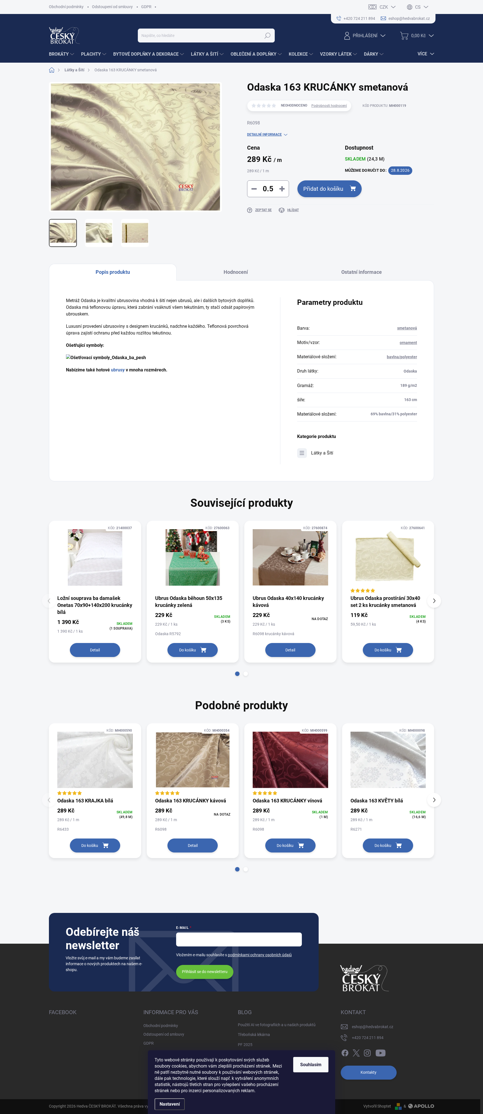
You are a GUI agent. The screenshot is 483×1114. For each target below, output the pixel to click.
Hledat (267, 35)
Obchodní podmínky (66, 6)
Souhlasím (310, 1064)
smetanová (407, 328)
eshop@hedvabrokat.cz (372, 1026)
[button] (237, 673)
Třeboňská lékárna (254, 1034)
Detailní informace (264, 134)
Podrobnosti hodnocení (329, 106)
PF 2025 (245, 1044)
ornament (408, 342)
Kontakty (369, 1072)
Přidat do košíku (323, 188)
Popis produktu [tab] (113, 272)
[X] (356, 1052)
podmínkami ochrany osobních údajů (260, 955)
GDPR (146, 6)
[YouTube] (380, 1052)
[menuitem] (62, 54)
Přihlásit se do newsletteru (205, 971)
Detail (95, 650)
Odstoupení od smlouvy (112, 6)
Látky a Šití (322, 453)
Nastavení (170, 1104)
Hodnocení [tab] (236, 272)
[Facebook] (345, 1052)
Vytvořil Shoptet (377, 1106)
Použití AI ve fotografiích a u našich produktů (277, 1025)
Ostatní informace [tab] (361, 272)
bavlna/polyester (402, 357)
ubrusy (118, 370)
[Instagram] (367, 1052)
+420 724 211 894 (367, 1037)
